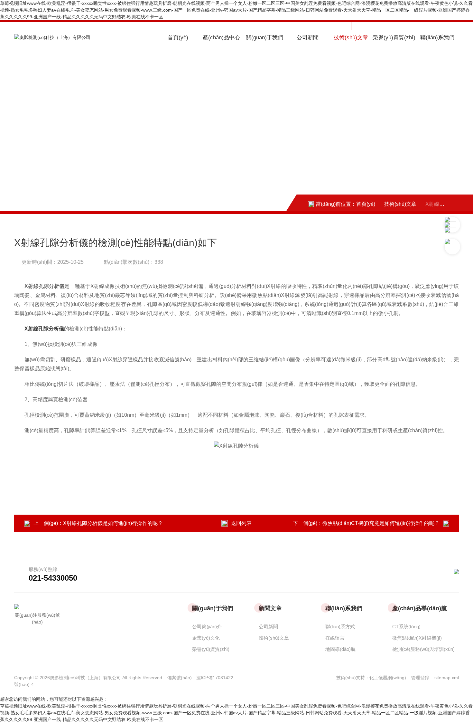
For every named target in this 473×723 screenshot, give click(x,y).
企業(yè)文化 (206, 638)
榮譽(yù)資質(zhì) (394, 37)
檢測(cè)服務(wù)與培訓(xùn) (423, 649)
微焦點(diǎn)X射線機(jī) (417, 638)
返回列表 (241, 523)
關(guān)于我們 (264, 37)
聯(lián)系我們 (437, 37)
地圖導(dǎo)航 (340, 649)
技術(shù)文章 (351, 37)
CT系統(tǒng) (406, 626)
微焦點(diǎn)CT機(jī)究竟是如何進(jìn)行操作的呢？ (381, 523)
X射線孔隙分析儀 (44, 328)
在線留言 (335, 638)
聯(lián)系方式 (340, 626)
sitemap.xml (446, 677)
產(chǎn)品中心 (221, 37)
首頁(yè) (178, 37)
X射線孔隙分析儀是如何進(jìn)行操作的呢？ (113, 523)
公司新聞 (308, 37)
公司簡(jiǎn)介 (207, 626)
